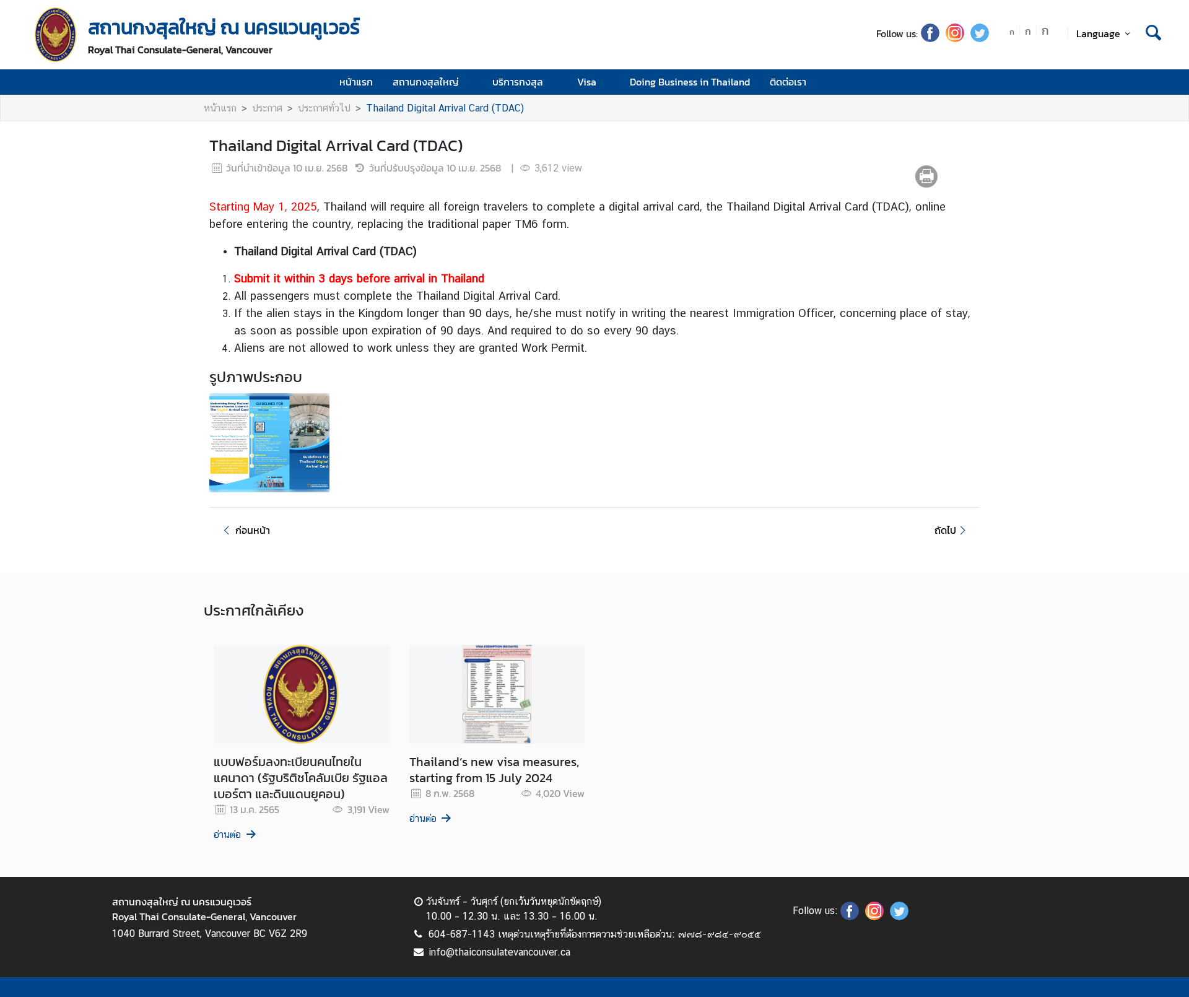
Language (1098, 33)
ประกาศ (267, 108)
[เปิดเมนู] (1152, 82)
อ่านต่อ (227, 834)
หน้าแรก (356, 81)
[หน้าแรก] (55, 34)
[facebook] (930, 38)
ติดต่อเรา (788, 81)
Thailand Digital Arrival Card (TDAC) (445, 108)
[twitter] (979, 38)
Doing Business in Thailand (690, 81)
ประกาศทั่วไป (324, 108)
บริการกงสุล (517, 81)
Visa (586, 81)
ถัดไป (945, 530)
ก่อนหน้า (252, 530)
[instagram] (955, 38)
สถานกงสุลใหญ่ (426, 81)
